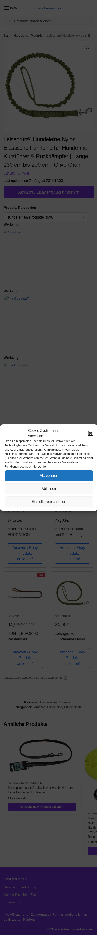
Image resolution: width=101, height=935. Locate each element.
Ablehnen (49, 488)
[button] (90, 433)
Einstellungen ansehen (48, 501)
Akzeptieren (49, 476)
